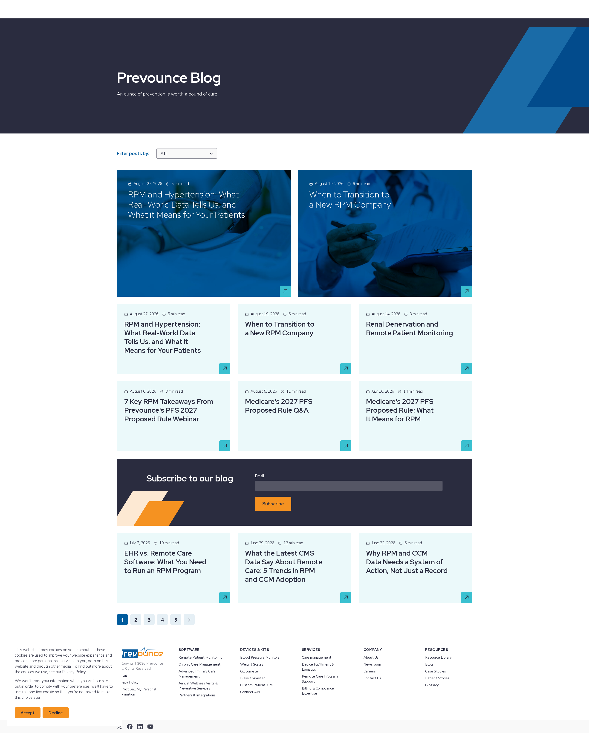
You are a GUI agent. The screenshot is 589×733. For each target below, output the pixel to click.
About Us (371, 657)
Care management (316, 657)
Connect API (250, 692)
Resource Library (438, 657)
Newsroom (372, 664)
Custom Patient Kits (256, 685)
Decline (56, 712)
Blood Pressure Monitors (260, 657)
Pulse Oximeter (252, 678)
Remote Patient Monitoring (200, 657)
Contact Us (372, 678)
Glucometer (249, 671)
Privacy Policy (128, 682)
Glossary (432, 685)
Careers (370, 671)
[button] (189, 619)
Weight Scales (251, 664)
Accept (28, 712)
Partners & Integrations (197, 695)
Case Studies (435, 671)
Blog (429, 664)
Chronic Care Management (199, 664)
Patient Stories (437, 678)
